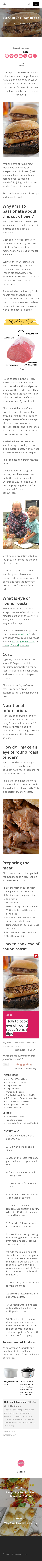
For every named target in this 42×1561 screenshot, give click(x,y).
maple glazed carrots (23, 641)
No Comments (32, 24)
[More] (35, 54)
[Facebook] (7, 54)
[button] (36, 4)
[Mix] (30, 54)
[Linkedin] (21, 54)
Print (6, 1064)
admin (9, 24)
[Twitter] (11, 54)
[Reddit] (16, 54)
